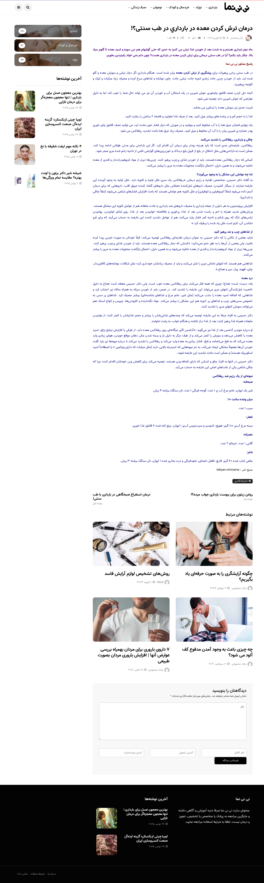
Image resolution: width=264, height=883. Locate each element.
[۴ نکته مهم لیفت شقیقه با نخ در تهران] (24, 154)
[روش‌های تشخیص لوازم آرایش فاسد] (131, 544)
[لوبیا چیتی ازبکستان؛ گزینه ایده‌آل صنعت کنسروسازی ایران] (24, 128)
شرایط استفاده (212, 822)
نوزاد (199, 7)
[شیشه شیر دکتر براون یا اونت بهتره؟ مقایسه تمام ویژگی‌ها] (24, 181)
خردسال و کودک (179, 7)
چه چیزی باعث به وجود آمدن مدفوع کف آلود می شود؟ (217, 652)
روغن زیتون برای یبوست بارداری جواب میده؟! (222, 497)
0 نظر (194, 38)
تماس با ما (23, 874)
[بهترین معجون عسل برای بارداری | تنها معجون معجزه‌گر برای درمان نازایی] (24, 101)
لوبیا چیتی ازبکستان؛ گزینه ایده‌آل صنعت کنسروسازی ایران (63, 124)
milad (160, 582)
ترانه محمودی (239, 588)
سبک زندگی (138, 7)
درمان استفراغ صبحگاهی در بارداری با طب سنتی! (121, 499)
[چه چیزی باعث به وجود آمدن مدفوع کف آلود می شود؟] (214, 619)
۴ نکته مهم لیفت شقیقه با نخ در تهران (60, 149)
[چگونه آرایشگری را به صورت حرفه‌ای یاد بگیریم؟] (214, 544)
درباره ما (52, 874)
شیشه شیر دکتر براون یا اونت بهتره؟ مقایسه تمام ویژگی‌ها (61, 175)
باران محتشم (237, 38)
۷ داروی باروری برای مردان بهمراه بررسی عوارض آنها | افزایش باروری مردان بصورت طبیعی (134, 655)
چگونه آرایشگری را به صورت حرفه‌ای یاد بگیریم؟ (219, 576)
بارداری (213, 7)
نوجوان (157, 7)
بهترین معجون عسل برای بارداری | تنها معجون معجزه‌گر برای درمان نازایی (61, 97)
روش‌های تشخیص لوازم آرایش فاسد (137, 573)
